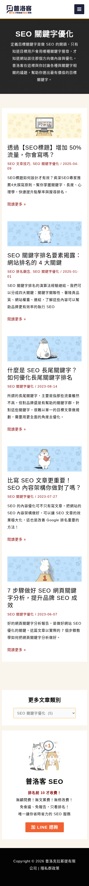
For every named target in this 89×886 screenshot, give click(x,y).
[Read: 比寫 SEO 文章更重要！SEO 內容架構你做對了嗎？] (44, 458)
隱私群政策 (50, 868)
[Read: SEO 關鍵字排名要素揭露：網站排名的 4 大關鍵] (44, 233)
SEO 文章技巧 (18, 164)
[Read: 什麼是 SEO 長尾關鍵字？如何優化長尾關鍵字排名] (44, 348)
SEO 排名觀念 (18, 271)
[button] (44, 827)
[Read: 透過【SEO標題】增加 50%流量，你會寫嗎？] (44, 126)
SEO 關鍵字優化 (46, 164)
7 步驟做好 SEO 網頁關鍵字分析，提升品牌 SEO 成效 (42, 597)
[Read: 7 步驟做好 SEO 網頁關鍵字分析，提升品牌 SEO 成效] (44, 569)
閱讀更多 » (16, 205)
